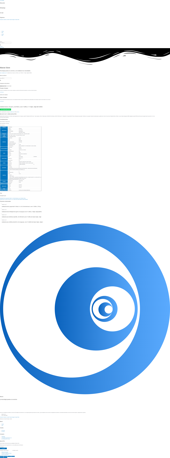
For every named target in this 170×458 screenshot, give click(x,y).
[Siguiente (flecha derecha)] (5, 457)
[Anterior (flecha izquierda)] (2, 457)
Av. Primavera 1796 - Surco (4, 5)
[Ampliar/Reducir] (2, 456)
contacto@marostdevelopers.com (5, 15)
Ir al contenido (2, 0)
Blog (2, 32)
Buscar (1, 41)
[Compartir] (9, 456)
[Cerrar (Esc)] (13, 456)
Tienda (3, 31)
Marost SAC (10, 450)
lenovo (18, 111)
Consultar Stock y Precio (6, 109)
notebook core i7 (12, 111)
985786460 (1, 10)
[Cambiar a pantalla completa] (5, 456)
